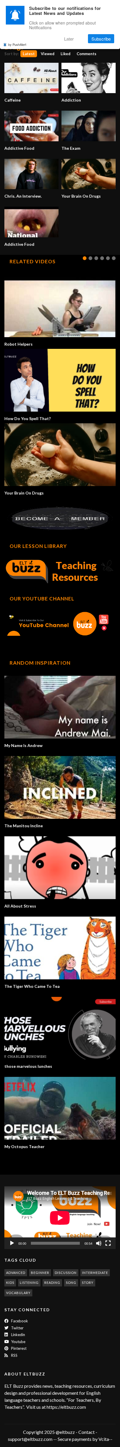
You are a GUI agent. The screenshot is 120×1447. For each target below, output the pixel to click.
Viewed (47, 53)
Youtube (17, 1341)
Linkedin (17, 1334)
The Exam (70, 148)
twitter (17, 1328)
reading (52, 1282)
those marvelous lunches (28, 1066)
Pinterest (18, 1348)
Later (69, 39)
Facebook (19, 1321)
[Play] (12, 1243)
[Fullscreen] (108, 1243)
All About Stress (20, 905)
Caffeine (12, 99)
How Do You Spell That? (27, 418)
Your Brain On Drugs (81, 196)
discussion (66, 1272)
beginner (40, 1272)
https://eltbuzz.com (67, 1407)
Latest (29, 53)
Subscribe (101, 39)
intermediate (95, 1272)
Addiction (71, 99)
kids (10, 1282)
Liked (65, 53)
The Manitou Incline (23, 825)
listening (29, 1282)
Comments (86, 53)
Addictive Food (19, 148)
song (71, 1282)
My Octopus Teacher (24, 1146)
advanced (15, 1272)
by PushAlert (17, 44)
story (87, 1282)
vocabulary (18, 1293)
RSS (13, 1355)
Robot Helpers (18, 344)
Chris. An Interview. (23, 196)
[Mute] (99, 1243)
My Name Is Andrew (23, 745)
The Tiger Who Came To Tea (32, 986)
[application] (60, 1217)
